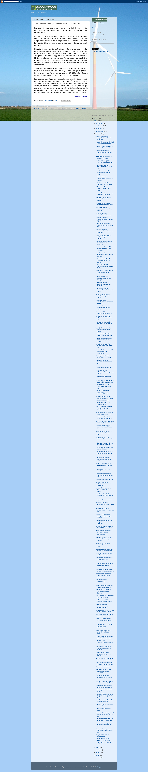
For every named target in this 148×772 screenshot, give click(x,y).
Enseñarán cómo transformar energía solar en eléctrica (104, 301)
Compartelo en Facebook (100, 51)
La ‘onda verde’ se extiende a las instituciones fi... (104, 413)
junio (97, 750)
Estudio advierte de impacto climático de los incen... (104, 637)
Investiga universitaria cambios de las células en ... (104, 495)
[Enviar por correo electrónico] (62, 101)
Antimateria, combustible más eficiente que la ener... (103, 260)
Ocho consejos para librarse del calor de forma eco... (104, 443)
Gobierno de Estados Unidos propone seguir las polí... (105, 510)
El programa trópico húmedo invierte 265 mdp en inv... (105, 381)
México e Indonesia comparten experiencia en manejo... (105, 504)
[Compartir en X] (66, 101)
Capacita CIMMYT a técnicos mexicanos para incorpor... (104, 642)
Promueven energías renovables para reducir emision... (104, 152)
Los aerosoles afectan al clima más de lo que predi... (103, 575)
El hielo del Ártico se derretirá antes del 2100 (104, 312)
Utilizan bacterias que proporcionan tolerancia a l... (104, 677)
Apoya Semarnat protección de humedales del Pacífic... (104, 408)
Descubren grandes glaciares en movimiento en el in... (104, 209)
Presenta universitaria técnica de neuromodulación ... (103, 392)
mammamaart (78, 767)
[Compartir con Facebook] (68, 101)
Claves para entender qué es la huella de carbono (104, 356)
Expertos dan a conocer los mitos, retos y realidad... (104, 366)
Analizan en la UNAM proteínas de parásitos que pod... (103, 654)
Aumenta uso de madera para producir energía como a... (103, 516)
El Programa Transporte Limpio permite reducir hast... (103, 188)
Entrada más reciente (43, 108)
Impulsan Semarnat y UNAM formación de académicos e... (105, 714)
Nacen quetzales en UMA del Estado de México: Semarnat (104, 248)
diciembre (99, 123)
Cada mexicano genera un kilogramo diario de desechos (104, 521)
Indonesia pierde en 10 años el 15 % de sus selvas (105, 610)
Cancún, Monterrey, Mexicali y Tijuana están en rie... (105, 142)
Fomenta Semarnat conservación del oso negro (103, 307)
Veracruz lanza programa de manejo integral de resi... (105, 422)
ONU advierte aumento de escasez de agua (104, 157)
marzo (98, 758)
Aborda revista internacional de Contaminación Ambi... (104, 682)
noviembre (99, 126)
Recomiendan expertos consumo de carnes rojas (104, 161)
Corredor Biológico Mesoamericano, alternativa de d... (102, 605)
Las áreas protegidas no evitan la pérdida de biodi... (103, 632)
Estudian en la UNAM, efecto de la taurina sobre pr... (104, 439)
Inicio (63, 108)
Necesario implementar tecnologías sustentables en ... (104, 225)
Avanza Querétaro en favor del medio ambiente (104, 193)
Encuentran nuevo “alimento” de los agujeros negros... (105, 372)
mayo (98, 752)
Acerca (94, 28)
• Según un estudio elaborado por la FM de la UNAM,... (105, 290)
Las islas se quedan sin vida (104, 479)
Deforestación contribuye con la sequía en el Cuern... (103, 591)
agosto (98, 134)
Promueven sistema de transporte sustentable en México (104, 178)
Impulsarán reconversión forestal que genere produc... (103, 295)
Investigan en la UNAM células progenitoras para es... (104, 345)
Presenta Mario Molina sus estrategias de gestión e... (105, 147)
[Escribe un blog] (64, 101)
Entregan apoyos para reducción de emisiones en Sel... (104, 742)
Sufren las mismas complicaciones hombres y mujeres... (104, 231)
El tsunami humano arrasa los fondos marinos (104, 554)
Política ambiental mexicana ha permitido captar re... (104, 586)
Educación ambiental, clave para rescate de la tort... (104, 615)
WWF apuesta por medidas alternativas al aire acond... (104, 565)
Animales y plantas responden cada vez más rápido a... (104, 219)
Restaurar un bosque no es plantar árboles (104, 448)
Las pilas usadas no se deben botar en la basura (104, 397)
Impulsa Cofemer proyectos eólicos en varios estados (104, 549)
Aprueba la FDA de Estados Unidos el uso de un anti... (105, 570)
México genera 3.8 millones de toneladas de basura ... (105, 526)
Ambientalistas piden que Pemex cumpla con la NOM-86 (104, 648)
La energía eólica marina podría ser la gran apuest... (103, 489)
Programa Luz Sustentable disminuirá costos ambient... (104, 559)
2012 (96, 118)
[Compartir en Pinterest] (70, 101)
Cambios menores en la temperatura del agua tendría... (103, 539)
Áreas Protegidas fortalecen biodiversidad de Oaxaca (104, 663)
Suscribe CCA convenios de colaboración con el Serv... (104, 272)
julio (97, 747)
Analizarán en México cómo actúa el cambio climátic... (104, 600)
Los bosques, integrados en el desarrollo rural (104, 531)
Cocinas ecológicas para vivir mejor (103, 377)
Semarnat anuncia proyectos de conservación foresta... (104, 581)
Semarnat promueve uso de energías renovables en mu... (104, 453)
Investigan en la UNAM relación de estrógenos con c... (104, 317)
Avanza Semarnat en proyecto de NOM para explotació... (104, 137)
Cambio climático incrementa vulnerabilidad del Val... (104, 254)
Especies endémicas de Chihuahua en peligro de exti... (104, 620)
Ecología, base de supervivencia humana (103, 214)
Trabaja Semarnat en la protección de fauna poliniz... (103, 329)
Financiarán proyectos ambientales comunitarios (104, 203)
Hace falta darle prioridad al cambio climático (104, 700)
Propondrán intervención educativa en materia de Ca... (104, 323)
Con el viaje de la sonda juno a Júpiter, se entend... (103, 198)
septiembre (99, 131)
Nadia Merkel (47, 100)
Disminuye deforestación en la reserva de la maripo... (104, 417)
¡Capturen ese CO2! (102, 534)
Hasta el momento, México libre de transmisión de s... (104, 724)
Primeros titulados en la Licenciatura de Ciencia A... (104, 427)
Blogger (99, 767)
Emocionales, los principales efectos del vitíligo (105, 596)
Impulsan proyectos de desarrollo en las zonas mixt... (104, 544)
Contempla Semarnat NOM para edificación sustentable (104, 351)
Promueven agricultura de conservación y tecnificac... (104, 242)
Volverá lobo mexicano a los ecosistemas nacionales (104, 659)
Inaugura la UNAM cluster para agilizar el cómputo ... (104, 465)
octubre (98, 128)
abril (97, 755)
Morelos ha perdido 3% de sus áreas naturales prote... (104, 433)
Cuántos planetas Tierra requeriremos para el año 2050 (104, 475)
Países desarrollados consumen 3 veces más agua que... (104, 386)
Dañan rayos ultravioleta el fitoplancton (104, 705)
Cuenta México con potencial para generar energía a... (104, 278)
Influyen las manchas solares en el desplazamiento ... (102, 736)
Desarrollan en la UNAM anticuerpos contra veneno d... (103, 671)
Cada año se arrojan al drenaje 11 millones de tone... (103, 459)
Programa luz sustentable (104, 500)
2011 (96, 121)
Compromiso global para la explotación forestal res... (104, 719)
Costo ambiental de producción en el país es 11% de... (104, 266)
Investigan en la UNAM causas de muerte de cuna (103, 172)
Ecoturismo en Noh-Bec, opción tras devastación (104, 334)
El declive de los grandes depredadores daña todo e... (104, 730)
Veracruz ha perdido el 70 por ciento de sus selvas (104, 183)
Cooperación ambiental (103, 667)
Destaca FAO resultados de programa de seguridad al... (104, 695)
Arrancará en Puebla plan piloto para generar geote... (104, 236)
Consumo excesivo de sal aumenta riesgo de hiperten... (104, 339)
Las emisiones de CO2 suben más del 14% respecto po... (103, 402)
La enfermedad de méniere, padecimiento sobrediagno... (104, 626)
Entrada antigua (81, 108)
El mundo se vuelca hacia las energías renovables (104, 686)
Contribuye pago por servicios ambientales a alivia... (104, 361)
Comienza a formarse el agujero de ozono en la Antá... (104, 166)
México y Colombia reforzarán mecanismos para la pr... (104, 483)
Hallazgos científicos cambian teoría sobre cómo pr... (103, 284)
